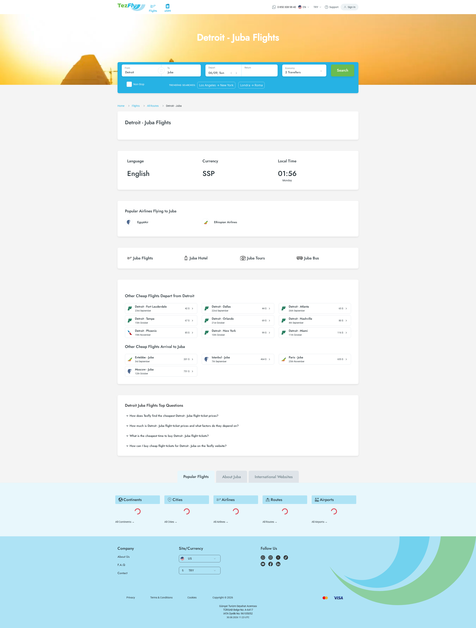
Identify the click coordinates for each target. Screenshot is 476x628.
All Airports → (319, 521)
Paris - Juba (296, 357)
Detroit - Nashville (300, 319)
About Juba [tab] (231, 477)
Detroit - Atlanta (299, 307)
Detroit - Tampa (144, 319)
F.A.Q (121, 565)
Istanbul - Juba (221, 357)
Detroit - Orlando (223, 319)
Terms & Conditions (161, 597)
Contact (122, 573)
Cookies (192, 597)
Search (342, 70)
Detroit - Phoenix (146, 331)
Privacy (130, 597)
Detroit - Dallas (221, 307)
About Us (124, 557)
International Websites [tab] (274, 477)
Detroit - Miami (298, 331)
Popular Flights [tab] (196, 476)
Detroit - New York (224, 331)
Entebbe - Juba (144, 357)
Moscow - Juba (144, 369)
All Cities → (170, 521)
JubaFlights (143, 258)
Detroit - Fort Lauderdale (151, 307)
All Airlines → (220, 521)
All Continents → (124, 521)
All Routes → (270, 521)
